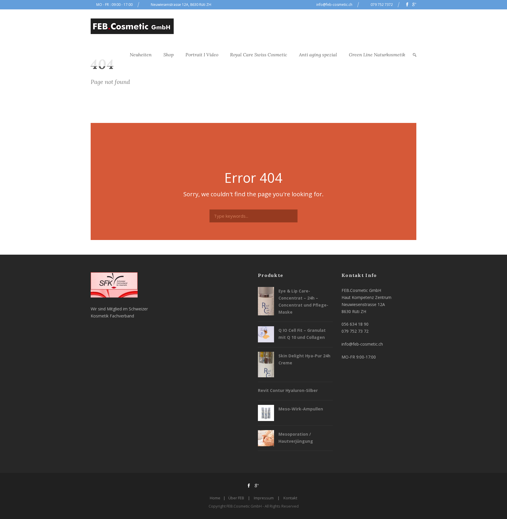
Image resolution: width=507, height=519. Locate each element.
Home (215, 498)
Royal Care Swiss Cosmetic (258, 55)
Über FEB (236, 498)
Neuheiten (141, 55)
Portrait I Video (201, 55)
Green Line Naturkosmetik (377, 55)
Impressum (264, 498)
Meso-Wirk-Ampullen (300, 409)
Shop (168, 55)
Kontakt (290, 498)
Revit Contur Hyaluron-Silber (288, 390)
